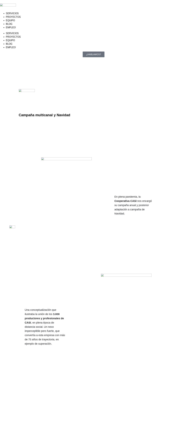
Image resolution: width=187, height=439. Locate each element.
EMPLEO (11, 27)
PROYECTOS (13, 17)
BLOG (9, 24)
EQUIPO (10, 20)
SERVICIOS (12, 13)
